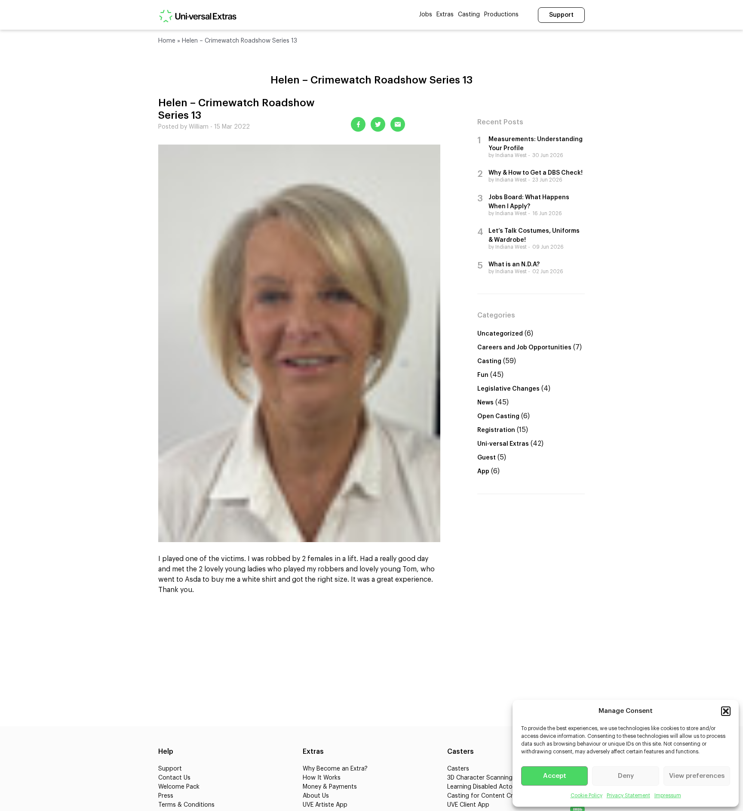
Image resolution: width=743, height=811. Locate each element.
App (483, 472)
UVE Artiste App (325, 805)
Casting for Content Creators (489, 796)
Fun (482, 375)
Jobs (425, 15)
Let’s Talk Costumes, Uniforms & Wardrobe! (534, 235)
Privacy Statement (628, 795)
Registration (496, 430)
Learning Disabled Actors (482, 787)
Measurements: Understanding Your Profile (535, 143)
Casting (469, 15)
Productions (501, 15)
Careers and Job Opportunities (524, 348)
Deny (626, 776)
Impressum (667, 795)
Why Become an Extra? (335, 769)
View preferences (697, 776)
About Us (316, 796)
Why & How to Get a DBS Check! (535, 173)
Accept (554, 776)
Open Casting (498, 416)
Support (561, 15)
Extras (445, 15)
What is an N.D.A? (514, 265)
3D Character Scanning (480, 778)
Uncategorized (500, 334)
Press (165, 796)
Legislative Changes (508, 389)
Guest (486, 458)
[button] (726, 711)
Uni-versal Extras (503, 444)
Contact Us (174, 778)
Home (166, 41)
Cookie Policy (586, 795)
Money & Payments (330, 787)
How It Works (322, 778)
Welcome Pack (179, 787)
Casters (458, 769)
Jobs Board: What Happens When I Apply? (528, 202)
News (485, 403)
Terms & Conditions (186, 805)
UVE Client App (468, 805)
